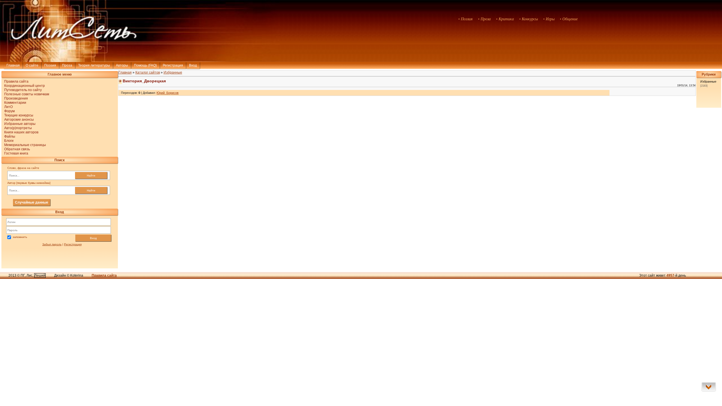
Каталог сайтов (147, 72)
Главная (13, 65)
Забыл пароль (51, 244)
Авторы (122, 65)
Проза (67, 65)
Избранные (173, 72)
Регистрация (173, 65)
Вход (93, 238)
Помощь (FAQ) (145, 65)
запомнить (20, 237)
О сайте (32, 65)
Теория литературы (94, 65)
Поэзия (50, 65)
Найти (91, 175)
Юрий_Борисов (168, 92)
